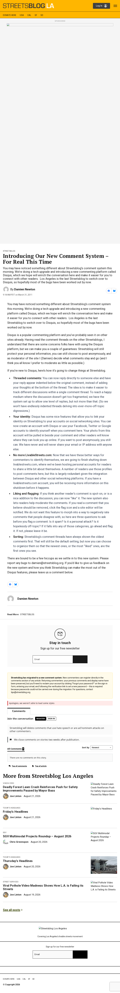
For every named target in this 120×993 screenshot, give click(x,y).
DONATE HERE (9, 15)
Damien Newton (24, 289)
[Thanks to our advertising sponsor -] (60, 132)
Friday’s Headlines (15, 811)
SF (36, 15)
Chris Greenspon (19, 842)
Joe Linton (15, 796)
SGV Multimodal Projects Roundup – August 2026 (37, 836)
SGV (4, 832)
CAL (29, 15)
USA (22, 15)
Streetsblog (9, 251)
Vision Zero (8, 783)
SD (42, 15)
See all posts (11, 910)
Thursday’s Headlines (18, 861)
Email (37, 659)
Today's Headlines (11, 808)
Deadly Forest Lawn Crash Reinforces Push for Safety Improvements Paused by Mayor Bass (40, 788)
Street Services (10, 882)
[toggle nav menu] (115, 6)
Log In (99, 5)
